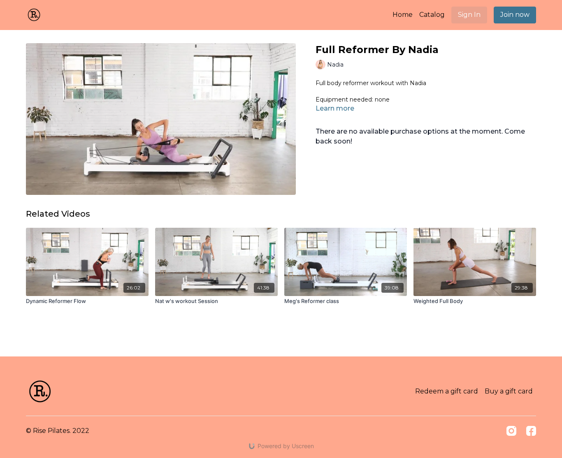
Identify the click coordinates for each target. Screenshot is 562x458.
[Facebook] (531, 431)
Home (402, 15)
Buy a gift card (509, 391)
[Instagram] (511, 431)
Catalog (432, 15)
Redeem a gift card (446, 391)
